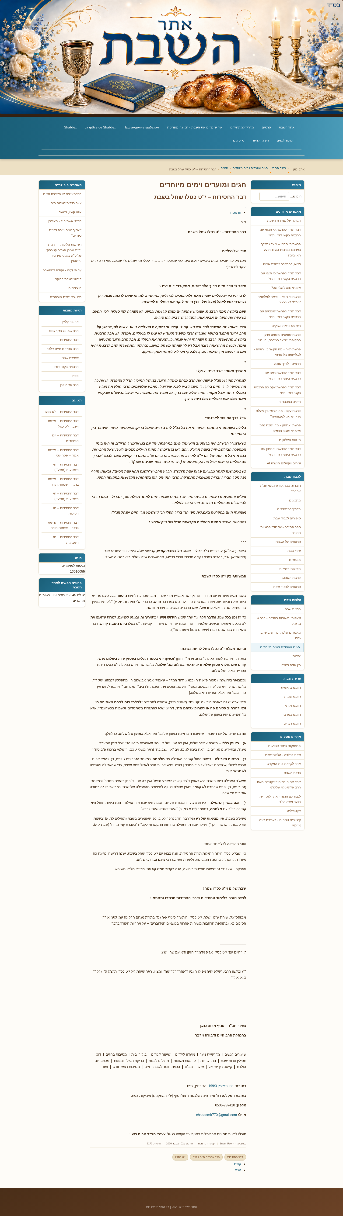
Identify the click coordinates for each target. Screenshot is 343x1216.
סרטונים (238, 140)
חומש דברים (292, 723)
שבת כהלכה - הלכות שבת (283, 755)
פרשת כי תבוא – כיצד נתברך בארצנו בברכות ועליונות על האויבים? (281, 249)
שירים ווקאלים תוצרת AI (284, 463)
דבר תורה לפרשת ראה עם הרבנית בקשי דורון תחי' (283, 375)
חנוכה (201, 1143)
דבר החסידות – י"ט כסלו (62, 412)
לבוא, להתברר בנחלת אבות (282, 264)
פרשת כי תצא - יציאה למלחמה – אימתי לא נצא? (278, 299)
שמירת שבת (70, 358)
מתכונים (295, 500)
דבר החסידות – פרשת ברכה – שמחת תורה (63, 481)
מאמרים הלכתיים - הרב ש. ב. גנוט (280, 635)
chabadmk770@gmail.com (216, 1115)
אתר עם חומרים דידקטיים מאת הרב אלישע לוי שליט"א (279, 784)
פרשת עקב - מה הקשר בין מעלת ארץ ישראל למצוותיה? (278, 413)
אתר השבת (286, 127)
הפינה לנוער (260, 140)
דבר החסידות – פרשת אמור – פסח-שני (63, 452)
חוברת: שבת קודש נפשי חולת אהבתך (280, 488)
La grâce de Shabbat (100, 127)
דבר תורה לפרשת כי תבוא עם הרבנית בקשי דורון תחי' (280, 232)
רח (231, 1086)
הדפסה (235, 212)
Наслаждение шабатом (141, 127)
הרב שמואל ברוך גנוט (64, 331)
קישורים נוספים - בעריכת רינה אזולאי (280, 822)
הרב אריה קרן (69, 385)
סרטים (266, 127)
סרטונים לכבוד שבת (287, 587)
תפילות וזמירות (290, 569)
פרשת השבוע (291, 578)
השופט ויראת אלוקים (286, 326)
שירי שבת (294, 551)
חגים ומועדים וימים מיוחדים (280, 647)
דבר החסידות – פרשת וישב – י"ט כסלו (63, 423)
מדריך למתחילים (242, 127)
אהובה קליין (70, 322)
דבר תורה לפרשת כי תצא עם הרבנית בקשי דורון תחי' (281, 276)
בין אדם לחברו (291, 665)
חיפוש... (295, 196)
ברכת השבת (292, 773)
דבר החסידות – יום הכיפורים (65, 438)
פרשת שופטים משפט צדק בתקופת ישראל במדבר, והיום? (279, 337)
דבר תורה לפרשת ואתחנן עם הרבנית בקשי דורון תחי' (281, 451)
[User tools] (245, 207)
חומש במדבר (292, 714)
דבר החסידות (235, 1157)
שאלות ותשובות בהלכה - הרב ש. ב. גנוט (278, 620)
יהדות (297, 656)
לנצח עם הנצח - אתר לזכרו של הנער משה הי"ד (280, 799)
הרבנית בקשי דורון (66, 367)
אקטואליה (294, 811)
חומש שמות (292, 696)
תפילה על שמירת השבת (284, 220)
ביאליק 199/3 (218, 1086)
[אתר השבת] (171, 57)
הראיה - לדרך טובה (287, 364)
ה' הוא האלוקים (290, 440)
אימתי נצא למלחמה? (286, 288)
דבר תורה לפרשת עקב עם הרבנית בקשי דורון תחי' (277, 390)
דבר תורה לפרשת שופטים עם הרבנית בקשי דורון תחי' (280, 314)
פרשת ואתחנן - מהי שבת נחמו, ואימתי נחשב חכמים (279, 428)
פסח (75, 376)
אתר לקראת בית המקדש (284, 764)
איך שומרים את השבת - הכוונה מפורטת (194, 127)
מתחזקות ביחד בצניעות (284, 746)
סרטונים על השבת (288, 542)
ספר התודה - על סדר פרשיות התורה (280, 530)
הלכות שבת (293, 609)
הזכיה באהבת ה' (289, 402)
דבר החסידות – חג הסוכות (66, 510)
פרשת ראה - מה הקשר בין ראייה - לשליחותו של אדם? (277, 352)
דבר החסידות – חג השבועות (66, 539)
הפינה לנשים (285, 140)
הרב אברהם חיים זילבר (206, 1157)
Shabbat (70, 127)
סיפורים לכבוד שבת (287, 518)
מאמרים (295, 560)
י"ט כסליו (180, 1157)
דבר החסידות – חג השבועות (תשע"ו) (66, 467)
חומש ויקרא (293, 705)
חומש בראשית (291, 687)
